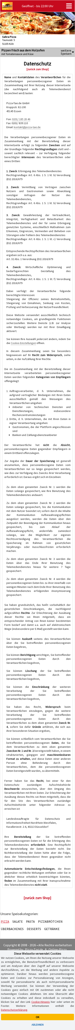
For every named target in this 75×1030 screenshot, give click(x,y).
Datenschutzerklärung (14, 1010)
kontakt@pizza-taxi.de (27, 127)
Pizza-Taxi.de (34, 949)
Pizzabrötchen (50, 921)
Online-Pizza (58, 949)
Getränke (52, 929)
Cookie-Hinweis (40, 1002)
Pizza (5, 921)
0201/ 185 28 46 (21, 119)
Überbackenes (12, 929)
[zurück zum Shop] (38, 69)
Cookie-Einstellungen (23, 343)
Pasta (30, 921)
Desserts (34, 929)
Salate (17, 921)
